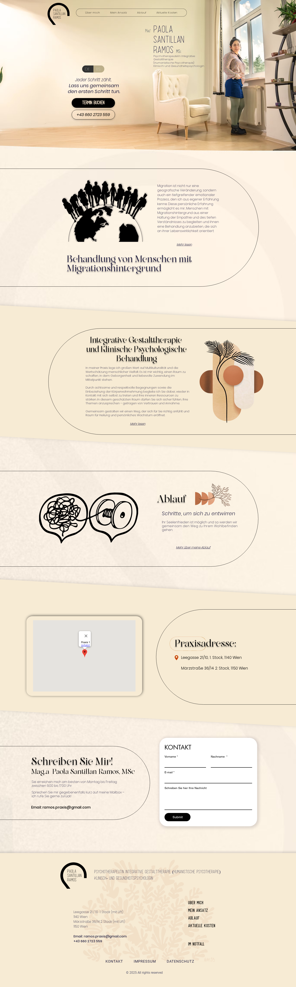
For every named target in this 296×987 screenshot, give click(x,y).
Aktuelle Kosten (201, 926)
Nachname (219, 756)
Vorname (171, 756)
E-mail (169, 772)
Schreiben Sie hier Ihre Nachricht (186, 788)
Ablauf (194, 918)
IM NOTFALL (196, 944)
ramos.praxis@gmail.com (66, 807)
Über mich (195, 903)
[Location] (176, 657)
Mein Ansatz (198, 910)
